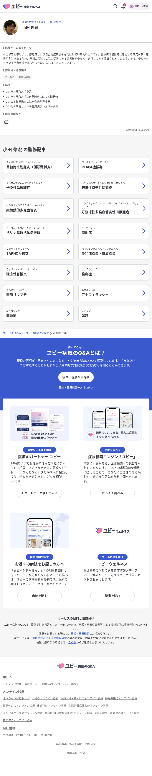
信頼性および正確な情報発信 (49, 638)
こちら (72, 642)
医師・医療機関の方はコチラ (76, 387)
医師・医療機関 (80, 633)
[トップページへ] (76, 669)
